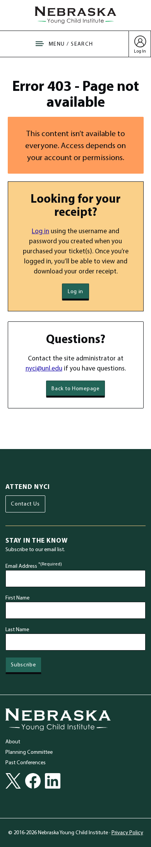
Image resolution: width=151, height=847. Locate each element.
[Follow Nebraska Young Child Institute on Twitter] (13, 781)
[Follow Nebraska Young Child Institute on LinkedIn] (52, 781)
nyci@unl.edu (44, 368)
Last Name (17, 629)
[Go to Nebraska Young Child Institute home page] (76, 15)
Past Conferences (25, 762)
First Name (17, 597)
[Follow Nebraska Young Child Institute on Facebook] (33, 781)
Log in (40, 231)
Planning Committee (29, 751)
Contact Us (25, 503)
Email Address (33, 565)
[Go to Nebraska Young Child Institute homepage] (58, 720)
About (12, 741)
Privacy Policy (127, 832)
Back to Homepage (75, 388)
